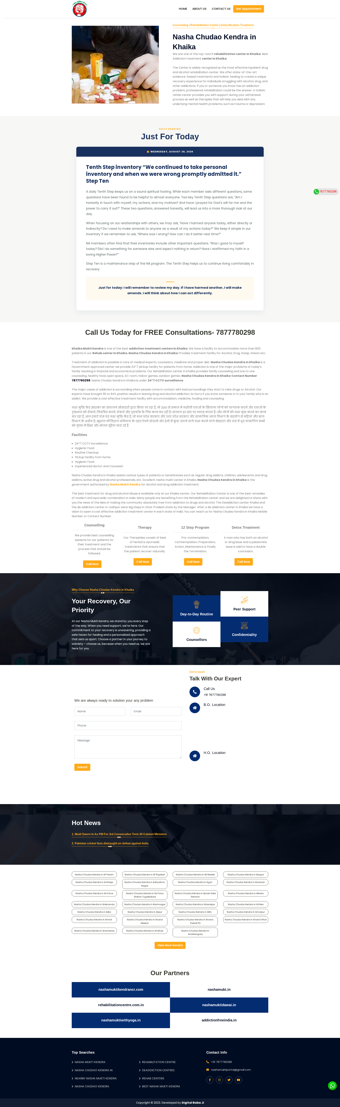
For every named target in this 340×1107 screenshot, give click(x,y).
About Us (199, 9)
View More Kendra (170, 945)
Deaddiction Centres (158, 1070)
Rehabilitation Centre (159, 1062)
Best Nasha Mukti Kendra (161, 1086)
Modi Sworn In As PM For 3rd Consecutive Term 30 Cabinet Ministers (121, 834)
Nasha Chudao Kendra (92, 1086)
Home (183, 9)
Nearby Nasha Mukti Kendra (96, 1078)
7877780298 (328, 191)
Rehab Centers (153, 1078)
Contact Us (221, 9)
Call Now (92, 564)
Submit (82, 767)
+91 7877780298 (215, 695)
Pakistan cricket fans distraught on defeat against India (111, 843)
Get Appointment (248, 9)
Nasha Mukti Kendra (90, 1062)
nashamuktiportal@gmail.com (231, 1070)
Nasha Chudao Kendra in (93, 1070)
